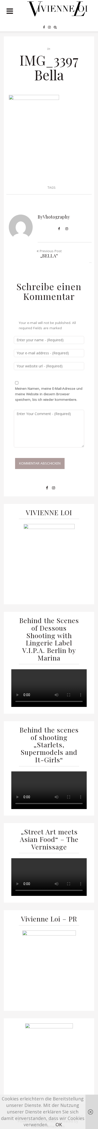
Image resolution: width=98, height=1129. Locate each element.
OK (59, 1124)
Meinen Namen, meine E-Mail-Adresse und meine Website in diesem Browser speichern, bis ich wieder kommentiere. (48, 394)
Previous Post (50, 253)
